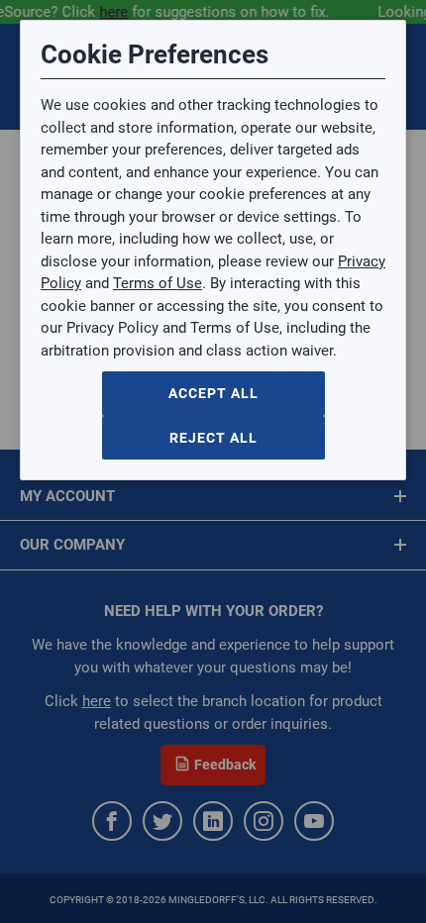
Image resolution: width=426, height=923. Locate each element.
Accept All (213, 393)
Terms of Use (157, 283)
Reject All (213, 438)
